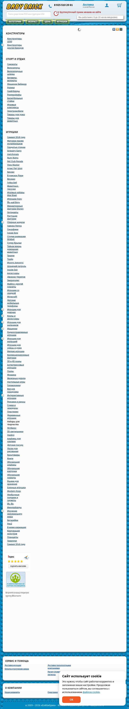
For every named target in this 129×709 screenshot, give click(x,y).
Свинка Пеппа (14, 226)
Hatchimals (13, 154)
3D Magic (11, 428)
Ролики (11, 88)
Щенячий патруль (16, 266)
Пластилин (12, 412)
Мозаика (11, 375)
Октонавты (12, 212)
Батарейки (12, 520)
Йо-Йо (10, 504)
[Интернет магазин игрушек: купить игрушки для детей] (24, 7)
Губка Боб (12, 182)
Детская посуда (15, 445)
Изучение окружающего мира (14, 514)
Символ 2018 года (16, 137)
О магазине (53, 692)
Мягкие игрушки (15, 351)
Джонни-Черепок (16, 277)
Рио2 (9, 524)
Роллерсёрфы (14, 95)
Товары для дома (16, 114)
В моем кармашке (16, 527)
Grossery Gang (14, 151)
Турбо (10, 259)
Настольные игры (16, 382)
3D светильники (15, 431)
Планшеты (12, 537)
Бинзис (10, 172)
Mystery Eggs (14, 491)
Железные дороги (16, 378)
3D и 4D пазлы (14, 361)
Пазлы (10, 371)
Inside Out (12, 270)
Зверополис (13, 280)
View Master (13, 165)
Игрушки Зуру (14, 199)
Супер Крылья (14, 243)
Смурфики (12, 229)
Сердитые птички (16, 147)
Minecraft (12, 297)
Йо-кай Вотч (13, 202)
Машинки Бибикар (17, 84)
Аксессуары (13, 273)
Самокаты (12, 64)
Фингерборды (14, 507)
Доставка (88, 4)
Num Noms (12, 158)
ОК (71, 699)
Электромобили (15, 111)
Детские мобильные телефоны (13, 303)
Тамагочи (12, 541)
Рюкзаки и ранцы (16, 402)
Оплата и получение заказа (17, 669)
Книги (10, 458)
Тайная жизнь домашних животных (14, 249)
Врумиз (11, 179)
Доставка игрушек (13, 665)
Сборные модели (16, 222)
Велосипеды (13, 68)
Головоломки (13, 385)
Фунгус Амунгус (15, 263)
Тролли (10, 256)
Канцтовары (13, 455)
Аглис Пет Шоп (14, 168)
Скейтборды (13, 91)
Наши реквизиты (12, 692)
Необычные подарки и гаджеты (13, 498)
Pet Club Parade (15, 161)
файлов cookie (91, 692)
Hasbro (10, 435)
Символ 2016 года (16, 544)
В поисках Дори (15, 175)
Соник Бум (12, 233)
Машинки (12, 329)
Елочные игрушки (16, 487)
